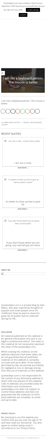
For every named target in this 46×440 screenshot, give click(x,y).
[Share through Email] (3, 111)
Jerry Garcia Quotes (12, 122)
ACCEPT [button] (23, 15)
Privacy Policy (28, 428)
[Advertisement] (23, 40)
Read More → (23, 168)
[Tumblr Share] (32, 111)
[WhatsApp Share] (22, 111)
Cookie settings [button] (33, 10)
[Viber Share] (37, 111)
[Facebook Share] (8, 111)
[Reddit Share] (27, 111)
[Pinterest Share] (17, 111)
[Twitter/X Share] (13, 111)
